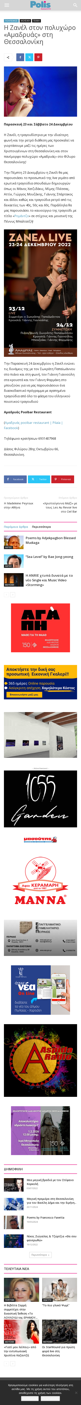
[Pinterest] (38, 57)
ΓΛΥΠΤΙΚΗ (9, 1300)
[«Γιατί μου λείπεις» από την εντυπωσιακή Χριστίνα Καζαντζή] (21, 1332)
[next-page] (12, 594)
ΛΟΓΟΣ (8, 547)
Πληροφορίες (50, 1398)
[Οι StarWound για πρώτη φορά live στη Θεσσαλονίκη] (59, 1332)
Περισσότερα (41, 527)
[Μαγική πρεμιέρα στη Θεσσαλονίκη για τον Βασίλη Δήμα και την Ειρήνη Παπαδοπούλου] (14, 1203)
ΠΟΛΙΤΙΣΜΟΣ (11, 20)
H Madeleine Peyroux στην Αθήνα (18, 505)
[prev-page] (6, 594)
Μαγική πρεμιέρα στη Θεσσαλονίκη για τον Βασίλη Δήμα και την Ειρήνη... (51, 1201)
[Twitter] (29, 57)
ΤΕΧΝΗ (36, 20)
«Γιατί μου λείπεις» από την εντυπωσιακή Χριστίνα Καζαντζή (20, 1351)
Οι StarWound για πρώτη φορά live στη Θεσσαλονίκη (58, 1351)
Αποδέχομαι (30, 1398)
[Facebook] (20, 57)
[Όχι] (76, 1393)
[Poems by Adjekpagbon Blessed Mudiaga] (14, 542)
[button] (6, 5)
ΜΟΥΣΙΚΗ (25, 20)
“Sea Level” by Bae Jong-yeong (49, 556)
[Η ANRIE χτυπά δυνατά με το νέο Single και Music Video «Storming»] (14, 580)
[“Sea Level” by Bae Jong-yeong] (14, 561)
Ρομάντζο (21, 216)
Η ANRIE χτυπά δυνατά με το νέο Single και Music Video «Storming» (49, 580)
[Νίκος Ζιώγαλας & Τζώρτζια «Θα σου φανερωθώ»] (14, 1241)
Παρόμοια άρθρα (16, 527)
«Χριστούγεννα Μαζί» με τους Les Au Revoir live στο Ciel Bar (60, 507)
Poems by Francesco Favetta (45, 1217)
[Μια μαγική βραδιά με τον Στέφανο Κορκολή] (14, 1185)
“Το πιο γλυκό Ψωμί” (55, 1305)
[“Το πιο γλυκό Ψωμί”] (59, 1290)
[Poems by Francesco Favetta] (14, 1222)
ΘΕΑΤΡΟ (47, 1300)
